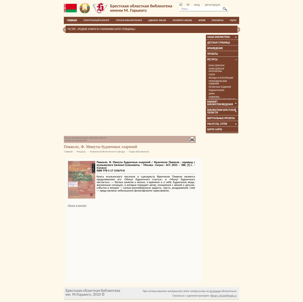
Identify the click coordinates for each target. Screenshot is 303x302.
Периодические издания (218, 82)
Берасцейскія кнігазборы (216, 70)
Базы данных (216, 65)
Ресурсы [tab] (212, 59)
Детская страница (218, 43)
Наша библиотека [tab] (218, 37)
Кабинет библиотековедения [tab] (220, 103)
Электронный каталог (96, 20)
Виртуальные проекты (221, 118)
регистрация (212, 5)
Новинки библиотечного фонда (222, 98)
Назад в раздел (77, 205)
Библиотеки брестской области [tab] (221, 111)
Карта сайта (214, 129)
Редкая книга (216, 90)
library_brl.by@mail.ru (223, 295)
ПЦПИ (233, 20)
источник (215, 291)
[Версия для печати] (192, 140)
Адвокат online (157, 20)
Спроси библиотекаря (129, 20)
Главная (72, 20)
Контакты (217, 20)
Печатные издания (220, 87)
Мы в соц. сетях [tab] (217, 124)
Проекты (212, 54)
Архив (201, 20)
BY (188, 5)
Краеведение (215, 48)
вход (197, 5)
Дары (212, 93)
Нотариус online (182, 20)
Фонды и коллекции (221, 78)
